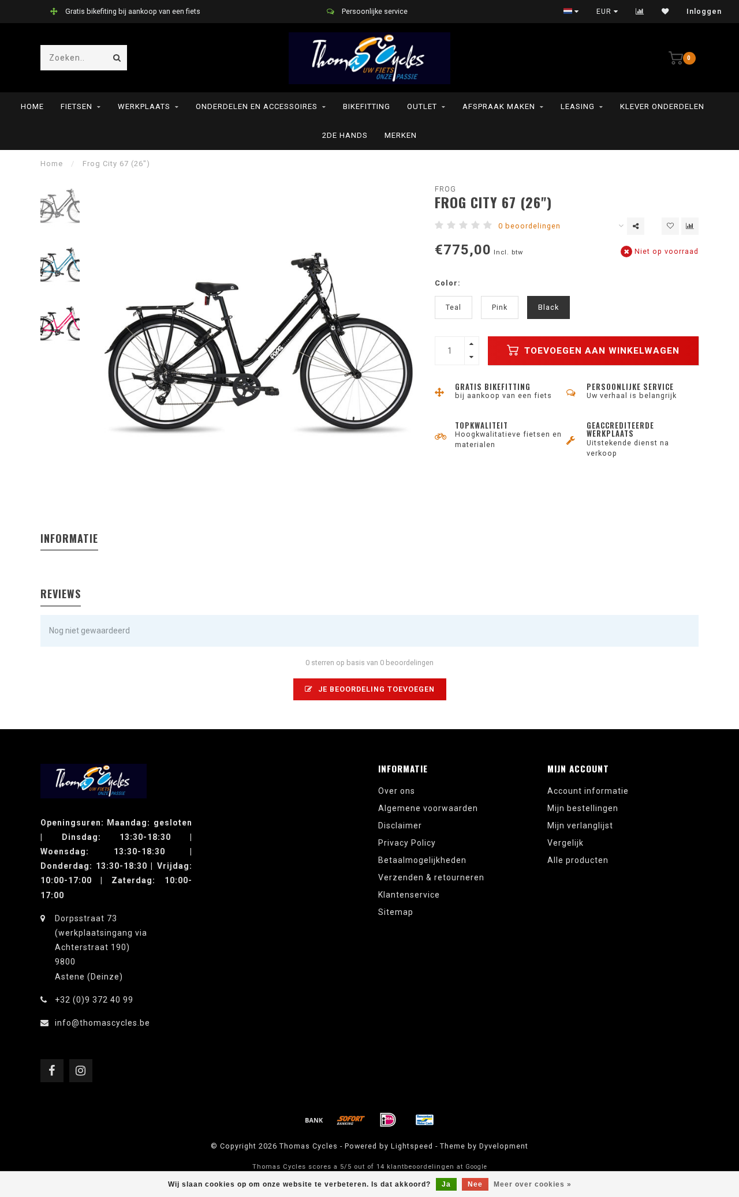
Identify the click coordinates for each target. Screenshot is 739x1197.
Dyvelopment (503, 1146)
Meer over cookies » (533, 1184)
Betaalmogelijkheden (422, 860)
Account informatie (588, 791)
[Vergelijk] (640, 11)
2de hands (345, 135)
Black (548, 307)
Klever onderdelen (662, 106)
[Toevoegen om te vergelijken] (690, 226)
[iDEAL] (388, 1119)
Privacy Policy (407, 842)
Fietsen (76, 106)
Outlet (422, 106)
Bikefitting (366, 106)
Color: (448, 283)
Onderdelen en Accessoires (257, 106)
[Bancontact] (424, 1119)
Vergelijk (565, 842)
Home (32, 106)
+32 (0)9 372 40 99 (94, 999)
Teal (453, 307)
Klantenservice (409, 894)
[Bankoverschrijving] (314, 1119)
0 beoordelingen (529, 226)
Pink (499, 307)
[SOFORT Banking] (351, 1119)
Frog (445, 189)
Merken (401, 135)
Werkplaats (144, 106)
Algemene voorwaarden (428, 808)
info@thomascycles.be (102, 1022)
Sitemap (395, 912)
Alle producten (578, 860)
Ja (446, 1184)
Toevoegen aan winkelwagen (600, 351)
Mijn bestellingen (582, 808)
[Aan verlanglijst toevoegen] (670, 226)
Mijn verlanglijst (580, 825)
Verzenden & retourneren (431, 877)
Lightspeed (412, 1146)
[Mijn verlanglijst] (665, 11)
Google (476, 1167)
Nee (475, 1184)
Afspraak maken (498, 106)
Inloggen (704, 11)
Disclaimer (400, 825)
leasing (578, 106)
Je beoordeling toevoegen (375, 689)
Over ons (396, 791)
